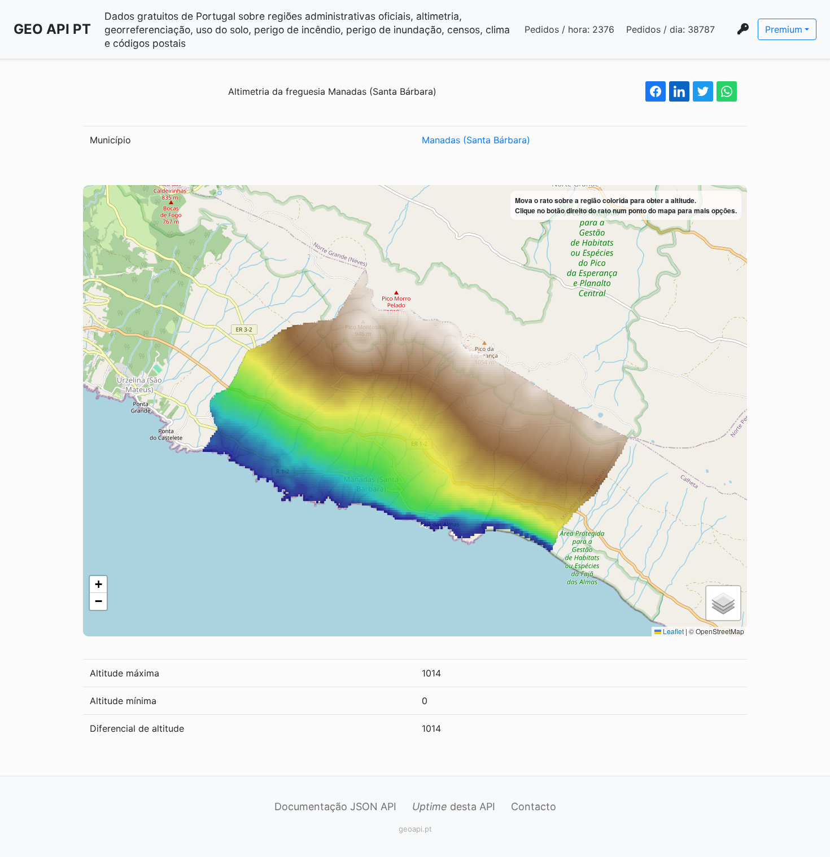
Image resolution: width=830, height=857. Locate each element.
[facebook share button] (655, 91)
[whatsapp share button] (727, 91)
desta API (453, 806)
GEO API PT (52, 29)
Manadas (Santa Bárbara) (476, 140)
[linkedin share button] (679, 91)
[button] (98, 584)
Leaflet (672, 631)
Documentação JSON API (335, 806)
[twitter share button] (703, 91)
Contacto (533, 806)
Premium (783, 29)
